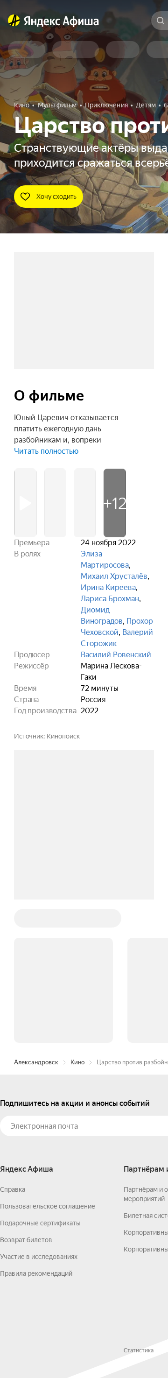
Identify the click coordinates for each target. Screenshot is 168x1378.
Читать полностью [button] (46, 451)
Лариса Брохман (110, 598)
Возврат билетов (26, 1240)
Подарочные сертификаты (40, 1223)
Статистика (139, 1350)
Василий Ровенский (116, 654)
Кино (77, 1062)
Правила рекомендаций (36, 1273)
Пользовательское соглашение (47, 1206)
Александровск (36, 1062)
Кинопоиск (63, 736)
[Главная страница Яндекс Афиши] (14, 20)
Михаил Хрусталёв (114, 576)
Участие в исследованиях (38, 1256)
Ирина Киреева (108, 587)
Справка (12, 1189)
